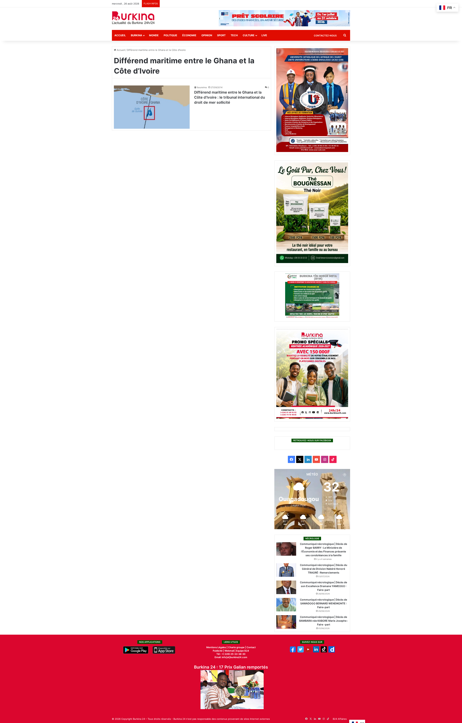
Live (264, 35)
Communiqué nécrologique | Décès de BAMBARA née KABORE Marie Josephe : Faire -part (323, 620)
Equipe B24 (242, 650)
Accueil (120, 35)
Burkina (136, 35)
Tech (234, 35)
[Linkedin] (316, 651)
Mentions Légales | (217, 647)
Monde (154, 35)
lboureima (202, 87)
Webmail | (230, 650)
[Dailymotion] (331, 651)
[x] (300, 651)
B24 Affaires (340, 718)
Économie (189, 35)
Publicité (218, 650)
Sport (221, 35)
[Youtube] (308, 651)
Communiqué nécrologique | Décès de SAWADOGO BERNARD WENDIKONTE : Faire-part (323, 603)
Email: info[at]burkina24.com (231, 657)
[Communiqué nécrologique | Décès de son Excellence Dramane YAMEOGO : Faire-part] (286, 587)
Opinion (206, 35)
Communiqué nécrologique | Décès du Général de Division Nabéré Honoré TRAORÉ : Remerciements (323, 568)
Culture (248, 35)
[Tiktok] (324, 651)
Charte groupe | (237, 647)
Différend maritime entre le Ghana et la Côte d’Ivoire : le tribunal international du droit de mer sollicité (229, 97)
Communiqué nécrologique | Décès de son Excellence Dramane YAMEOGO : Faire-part (323, 586)
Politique (170, 35)
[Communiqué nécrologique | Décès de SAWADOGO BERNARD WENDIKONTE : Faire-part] (286, 604)
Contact (251, 647)
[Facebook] (293, 651)
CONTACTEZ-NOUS (325, 35)
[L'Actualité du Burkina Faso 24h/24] (133, 18)
